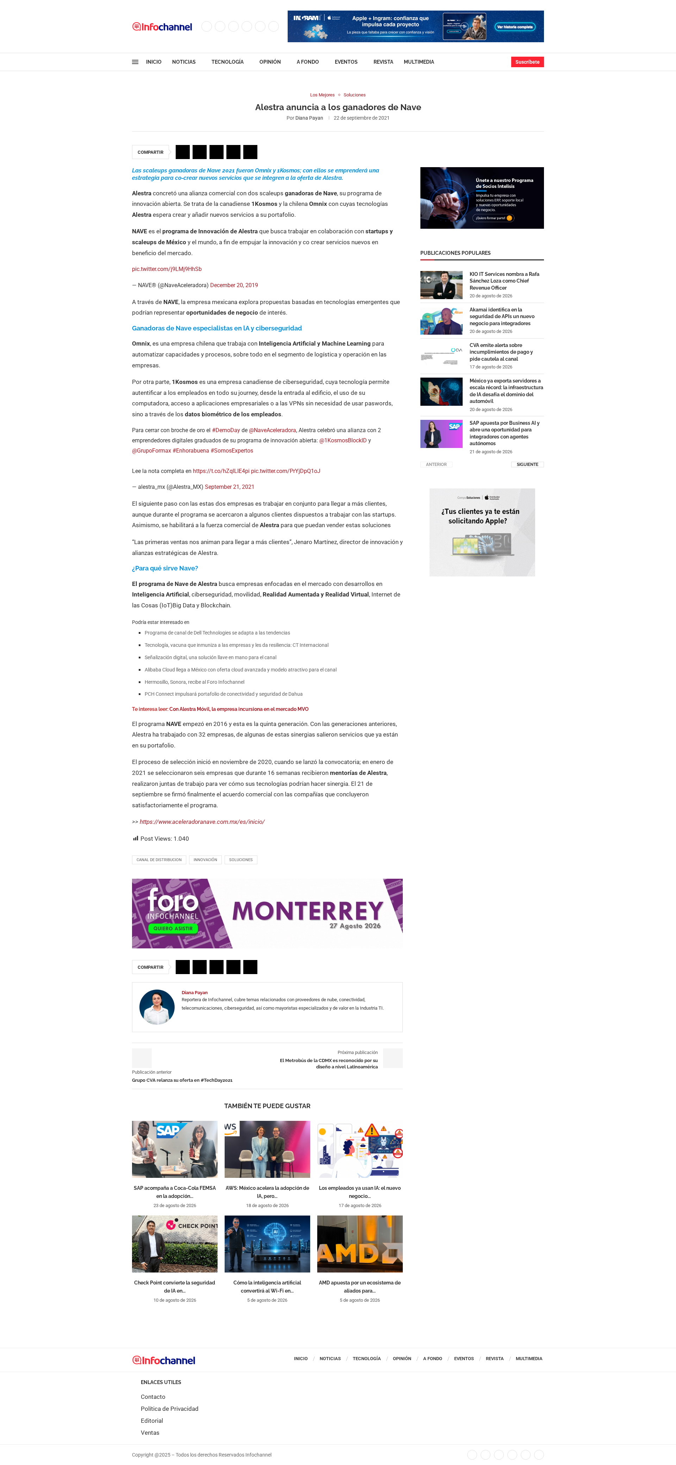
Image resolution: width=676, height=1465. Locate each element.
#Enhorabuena (191, 450)
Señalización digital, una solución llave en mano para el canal (210, 657)
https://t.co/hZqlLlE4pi (221, 471)
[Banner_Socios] (482, 170)
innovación (205, 860)
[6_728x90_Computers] (416, 14)
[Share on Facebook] (183, 152)
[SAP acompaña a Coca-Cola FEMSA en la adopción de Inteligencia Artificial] (175, 1149)
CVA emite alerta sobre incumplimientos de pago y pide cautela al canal (501, 352)
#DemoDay (226, 430)
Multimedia (419, 62)
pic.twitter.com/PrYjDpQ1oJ (285, 471)
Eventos (346, 62)
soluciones (241, 860)
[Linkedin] (247, 26)
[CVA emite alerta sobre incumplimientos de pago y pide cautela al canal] (441, 356)
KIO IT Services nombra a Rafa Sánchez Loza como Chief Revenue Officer (504, 281)
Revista (383, 62)
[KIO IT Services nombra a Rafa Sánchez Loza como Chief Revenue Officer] (441, 285)
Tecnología (228, 62)
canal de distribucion (159, 860)
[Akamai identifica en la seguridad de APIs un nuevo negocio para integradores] (441, 321)
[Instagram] (233, 26)
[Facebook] (206, 26)
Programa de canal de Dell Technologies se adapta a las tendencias (217, 633)
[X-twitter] (485, 1455)
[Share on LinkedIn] (216, 152)
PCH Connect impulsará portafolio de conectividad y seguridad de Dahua (224, 694)
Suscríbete (527, 62)
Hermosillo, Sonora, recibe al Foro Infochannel (194, 682)
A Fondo (308, 62)
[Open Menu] (135, 62)
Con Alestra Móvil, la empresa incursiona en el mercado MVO (239, 709)
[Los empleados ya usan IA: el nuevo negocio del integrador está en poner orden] (360, 1149)
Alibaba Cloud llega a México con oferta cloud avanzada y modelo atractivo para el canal (241, 669)
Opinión (270, 62)
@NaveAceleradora (272, 430)
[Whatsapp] (273, 26)
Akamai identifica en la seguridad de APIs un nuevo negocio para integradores (502, 316)
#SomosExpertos (232, 450)
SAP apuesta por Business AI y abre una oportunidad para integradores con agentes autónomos (505, 433)
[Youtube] (260, 26)
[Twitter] (220, 26)
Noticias (184, 62)
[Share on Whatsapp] (233, 152)
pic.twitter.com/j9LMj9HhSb (167, 269)
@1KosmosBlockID (343, 440)
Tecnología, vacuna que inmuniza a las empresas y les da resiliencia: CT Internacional (236, 645)
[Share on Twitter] (200, 152)
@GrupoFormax (151, 450)
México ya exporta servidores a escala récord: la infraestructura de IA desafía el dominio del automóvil (506, 391)
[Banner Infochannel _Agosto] (482, 491)
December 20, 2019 (234, 285)
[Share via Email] (250, 152)
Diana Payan (309, 118)
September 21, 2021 (230, 487)
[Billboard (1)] (267, 882)
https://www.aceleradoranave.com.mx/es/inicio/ (202, 821)
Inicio (154, 62)
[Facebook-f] (472, 1455)
